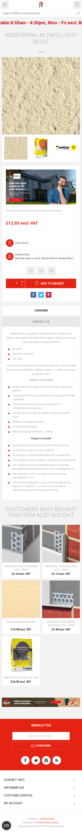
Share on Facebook (33, 295)
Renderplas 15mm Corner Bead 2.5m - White (21, 568)
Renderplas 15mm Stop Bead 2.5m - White (61, 568)
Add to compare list (41, 271)
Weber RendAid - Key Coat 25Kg (21, 677)
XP (32, 477)
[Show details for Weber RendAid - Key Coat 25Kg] (21, 655)
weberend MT (67, 468)
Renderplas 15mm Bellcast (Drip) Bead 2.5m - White (61, 623)
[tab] (41, 310)
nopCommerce (47, 818)
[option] (15, 148)
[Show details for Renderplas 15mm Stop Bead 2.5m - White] (61, 543)
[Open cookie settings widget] (6, 825)
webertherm (24, 477)
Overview (41, 310)
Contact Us (41, 321)
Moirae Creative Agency (47, 822)
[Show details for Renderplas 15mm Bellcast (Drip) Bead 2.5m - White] (61, 599)
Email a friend (51, 271)
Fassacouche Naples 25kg (21, 621)
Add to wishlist (31, 271)
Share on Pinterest (48, 295)
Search (78, 13)
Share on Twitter (41, 295)
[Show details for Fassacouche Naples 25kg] (21, 599)
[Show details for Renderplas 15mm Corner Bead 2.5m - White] (21, 543)
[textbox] (37, 13)
